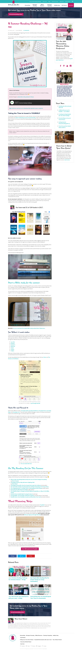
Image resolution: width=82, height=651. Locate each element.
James (12, 348)
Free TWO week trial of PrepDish (30, 549)
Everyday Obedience (33, 410)
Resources (61, 1)
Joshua (12, 349)
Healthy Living (57, 5)
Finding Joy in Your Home (29, 648)
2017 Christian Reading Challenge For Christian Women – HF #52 (18, 578)
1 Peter (44, 357)
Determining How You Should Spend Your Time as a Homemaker (40, 597)
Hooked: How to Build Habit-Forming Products (22, 494)
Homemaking (27, 5)
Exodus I (13, 343)
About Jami (45, 1)
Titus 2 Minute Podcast (57, 639)
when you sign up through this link (32, 514)
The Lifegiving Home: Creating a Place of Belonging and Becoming (26, 488)
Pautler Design (45, 648)
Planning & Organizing (49, 5)
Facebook (23, 646)
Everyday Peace (42, 410)
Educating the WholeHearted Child (19, 489)
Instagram (39, 646)
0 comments (26, 30)
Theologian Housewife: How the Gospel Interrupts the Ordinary (26, 485)
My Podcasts (64, 5)
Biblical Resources (42, 5)
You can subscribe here (26, 463)
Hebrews (13, 346)
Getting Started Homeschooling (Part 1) (64, 122)
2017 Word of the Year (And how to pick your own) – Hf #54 (18, 597)
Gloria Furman (15, 481)
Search (72, 1)
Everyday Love (16, 412)
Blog (49, 1)
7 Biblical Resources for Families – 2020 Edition (64, 110)
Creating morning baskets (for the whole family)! (65, 114)
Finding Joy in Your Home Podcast (26, 639)
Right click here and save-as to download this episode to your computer (26, 108)
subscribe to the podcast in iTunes (26, 97)
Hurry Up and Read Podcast (25, 641)
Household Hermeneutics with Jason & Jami (43, 639)
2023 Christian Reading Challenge (35, 1)
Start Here (71, 5)
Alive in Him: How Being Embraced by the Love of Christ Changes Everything (29, 479)
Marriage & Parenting (35, 5)
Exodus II (13, 345)
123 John (13, 342)
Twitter (28, 646)
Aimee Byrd (14, 484)
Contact (44, 646)
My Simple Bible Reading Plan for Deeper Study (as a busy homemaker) (39, 579)
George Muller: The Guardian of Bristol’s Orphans (22, 495)
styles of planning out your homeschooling (25, 117)
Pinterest (33, 646)
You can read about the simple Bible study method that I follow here (29, 328)
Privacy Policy (67, 1)
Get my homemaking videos (15, 14)
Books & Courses (55, 1)
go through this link (35, 403)
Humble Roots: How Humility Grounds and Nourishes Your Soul (26, 497)
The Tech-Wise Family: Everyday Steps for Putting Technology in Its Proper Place (30, 486)
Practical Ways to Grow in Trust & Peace (65, 118)
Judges (12, 350)
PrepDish (42, 505)
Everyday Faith (24, 410)
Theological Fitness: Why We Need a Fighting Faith (22, 482)
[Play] (12, 102)
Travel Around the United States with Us (65, 126)
